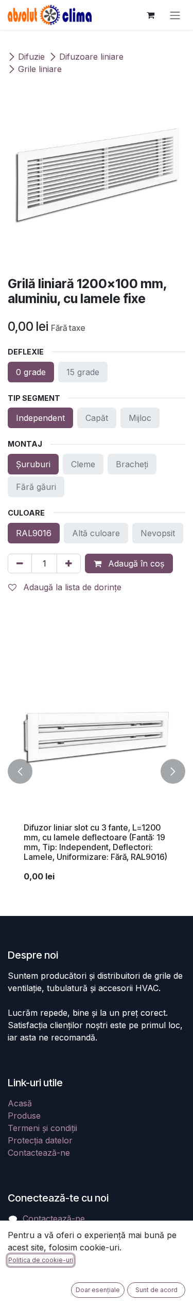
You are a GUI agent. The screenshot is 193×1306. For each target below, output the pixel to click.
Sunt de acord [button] (156, 1290)
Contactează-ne (39, 1153)
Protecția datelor (40, 1140)
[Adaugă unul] (69, 563)
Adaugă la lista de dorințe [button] (71, 587)
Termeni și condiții (42, 1128)
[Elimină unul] (20, 563)
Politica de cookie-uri (40, 1260)
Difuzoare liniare (91, 56)
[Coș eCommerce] (150, 15)
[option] (96, 771)
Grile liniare (40, 69)
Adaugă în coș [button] (135, 563)
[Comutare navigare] (175, 15)
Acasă (20, 1103)
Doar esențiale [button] (98, 1290)
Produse (24, 1115)
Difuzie (31, 56)
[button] (20, 771)
